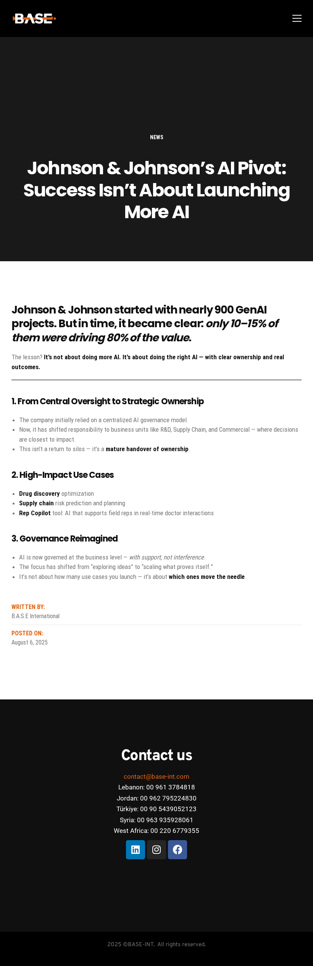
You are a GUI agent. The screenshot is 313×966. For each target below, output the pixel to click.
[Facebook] (177, 849)
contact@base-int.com (156, 776)
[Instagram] (156, 849)
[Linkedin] (135, 849)
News (156, 137)
